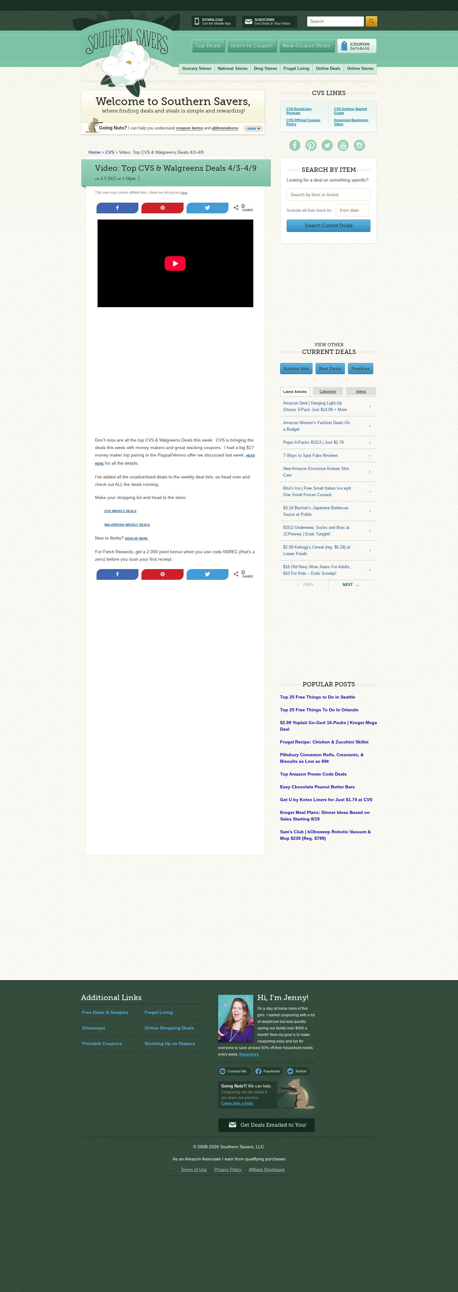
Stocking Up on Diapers (170, 1043)
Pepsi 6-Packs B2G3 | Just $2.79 (313, 442)
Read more (249, 1054)
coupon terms (189, 128)
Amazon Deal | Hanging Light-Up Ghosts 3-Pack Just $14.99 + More (315, 406)
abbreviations (225, 128)
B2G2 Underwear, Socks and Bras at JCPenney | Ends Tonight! (316, 530)
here (184, 192)
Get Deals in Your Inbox (272, 21)
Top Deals (208, 46)
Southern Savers (127, 62)
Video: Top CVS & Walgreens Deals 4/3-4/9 (176, 168)
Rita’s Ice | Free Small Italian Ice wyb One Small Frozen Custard (317, 491)
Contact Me (237, 1071)
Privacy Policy (227, 1169)
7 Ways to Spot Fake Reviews (310, 455)
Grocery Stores (196, 68)
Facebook (272, 1071)
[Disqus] (175, 766)
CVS (109, 152)
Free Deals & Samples (105, 1012)
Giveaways (93, 1027)
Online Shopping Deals (169, 1027)
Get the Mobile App (216, 21)
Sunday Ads (296, 368)
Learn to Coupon (252, 46)
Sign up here (136, 538)
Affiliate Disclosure (267, 1169)
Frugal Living (296, 68)
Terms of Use (194, 1169)
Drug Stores (265, 68)
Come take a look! (237, 1103)
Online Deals (328, 68)
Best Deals (330, 368)
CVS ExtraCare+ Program (299, 111)
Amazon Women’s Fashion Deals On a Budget (316, 426)
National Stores (232, 68)
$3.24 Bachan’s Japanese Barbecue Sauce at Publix (315, 511)
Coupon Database (357, 46)
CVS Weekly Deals (120, 511)
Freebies (360, 368)
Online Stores (360, 68)
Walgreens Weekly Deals (127, 524)
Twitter (301, 1071)
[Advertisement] (175, 644)
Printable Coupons (102, 1043)
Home (94, 152)
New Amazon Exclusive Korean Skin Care (316, 471)
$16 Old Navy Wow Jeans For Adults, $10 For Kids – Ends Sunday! (317, 570)
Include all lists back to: (311, 210)
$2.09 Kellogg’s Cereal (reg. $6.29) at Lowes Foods (316, 550)
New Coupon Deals (307, 46)
